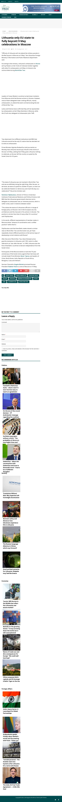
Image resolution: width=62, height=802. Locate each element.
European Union (33, 275)
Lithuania (4, 14)
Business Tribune (6, 17)
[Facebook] (58, 799)
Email (3, 339)
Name (3, 334)
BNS (13, 49)
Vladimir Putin (12, 266)
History (43, 14)
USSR (4, 281)
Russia (38, 64)
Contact (10, 1)
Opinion (13, 14)
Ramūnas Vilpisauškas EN (24, 278)
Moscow (12, 278)
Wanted (16, 1)
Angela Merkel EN (21, 275)
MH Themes (43, 797)
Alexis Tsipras (25, 256)
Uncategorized (20, 49)
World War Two (20, 70)
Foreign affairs (23, 14)
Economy (5, 581)
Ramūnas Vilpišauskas (9, 195)
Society (4, 473)
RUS (15, 17)
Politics (4, 365)
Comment (4, 322)
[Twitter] (55, 799)
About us (3, 1)
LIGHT (50, 14)
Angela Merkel (19, 264)
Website (4, 344)
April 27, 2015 (7, 49)
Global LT (35, 14)
